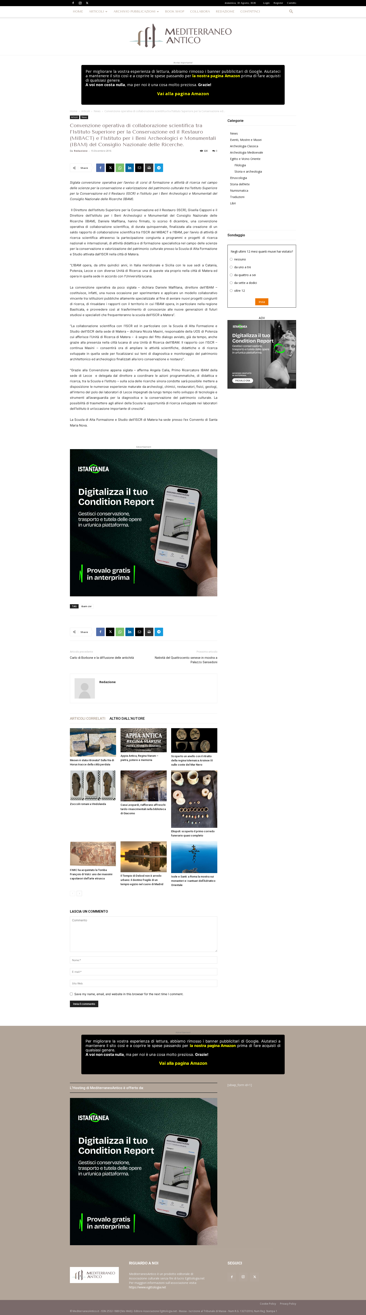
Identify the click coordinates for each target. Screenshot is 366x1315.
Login (266, 3)
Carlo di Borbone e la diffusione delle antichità (102, 658)
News (97, 111)
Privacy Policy (288, 1303)
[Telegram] (159, 168)
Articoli (85, 111)
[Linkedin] (129, 168)
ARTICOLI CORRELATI (87, 718)
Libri (233, 203)
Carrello (291, 3)
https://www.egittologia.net (147, 1287)
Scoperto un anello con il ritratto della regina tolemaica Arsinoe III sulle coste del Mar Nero (192, 760)
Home (73, 111)
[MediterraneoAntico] (183, 36)
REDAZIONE (225, 11)
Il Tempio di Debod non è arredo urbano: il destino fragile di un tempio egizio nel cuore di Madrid (142, 880)
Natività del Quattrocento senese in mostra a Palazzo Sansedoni (186, 660)
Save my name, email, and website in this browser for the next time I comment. (128, 994)
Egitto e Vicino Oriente (245, 159)
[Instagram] (80, 3)
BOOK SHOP (174, 11)
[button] (291, 12)
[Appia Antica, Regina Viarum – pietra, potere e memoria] (144, 740)
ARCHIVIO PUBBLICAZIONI (134, 11)
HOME (78, 11)
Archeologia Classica (244, 146)
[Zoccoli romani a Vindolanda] (93, 785)
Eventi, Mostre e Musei (246, 140)
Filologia (240, 165)
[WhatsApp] (120, 168)
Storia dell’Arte (240, 184)
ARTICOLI (96, 11)
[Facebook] (73, 3)
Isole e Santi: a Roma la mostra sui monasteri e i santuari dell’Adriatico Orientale (193, 881)
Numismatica (239, 190)
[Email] (139, 168)
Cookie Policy (268, 1303)
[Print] (149, 168)
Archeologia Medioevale (246, 152)
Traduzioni (237, 197)
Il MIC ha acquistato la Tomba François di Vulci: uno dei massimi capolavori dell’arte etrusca (91, 874)
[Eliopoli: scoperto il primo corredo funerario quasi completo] (194, 799)
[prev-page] (72, 893)
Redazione (80, 150)
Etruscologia (238, 178)
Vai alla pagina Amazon (183, 93)
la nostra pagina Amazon (216, 75)
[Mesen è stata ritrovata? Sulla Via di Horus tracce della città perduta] (93, 742)
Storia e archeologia (248, 171)
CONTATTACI (250, 11)
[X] (87, 3)
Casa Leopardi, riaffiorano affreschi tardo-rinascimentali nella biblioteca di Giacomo (143, 809)
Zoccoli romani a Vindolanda (88, 804)
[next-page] (79, 893)
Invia (262, 302)
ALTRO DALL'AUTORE (127, 718)
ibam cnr (86, 606)
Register (278, 3)
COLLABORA (200, 11)
